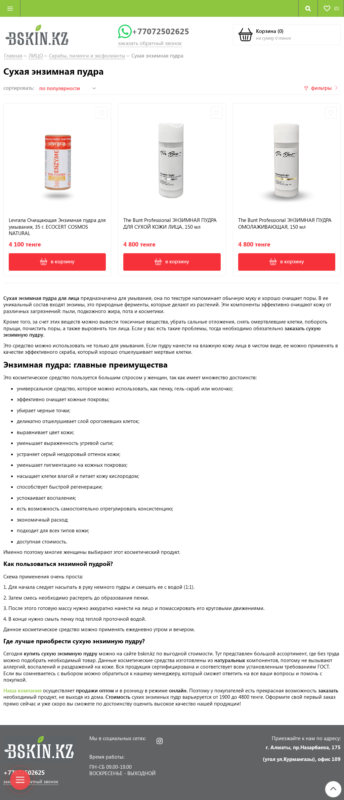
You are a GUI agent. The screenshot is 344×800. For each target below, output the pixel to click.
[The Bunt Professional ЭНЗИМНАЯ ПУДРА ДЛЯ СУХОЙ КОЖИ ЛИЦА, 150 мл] (171, 157)
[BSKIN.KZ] (37, 34)
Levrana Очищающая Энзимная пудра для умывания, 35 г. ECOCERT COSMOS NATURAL (57, 226)
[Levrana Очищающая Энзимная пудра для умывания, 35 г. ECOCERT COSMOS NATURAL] (57, 157)
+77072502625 (160, 31)
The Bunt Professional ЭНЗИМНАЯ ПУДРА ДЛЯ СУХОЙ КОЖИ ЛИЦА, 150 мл (170, 223)
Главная (13, 55)
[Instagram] (159, 741)
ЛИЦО (36, 55)
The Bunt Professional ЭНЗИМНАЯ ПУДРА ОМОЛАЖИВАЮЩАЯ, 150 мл (285, 223)
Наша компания (23, 690)
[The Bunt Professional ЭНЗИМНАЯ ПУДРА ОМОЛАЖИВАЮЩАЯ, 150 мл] (286, 157)
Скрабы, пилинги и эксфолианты (87, 55)
